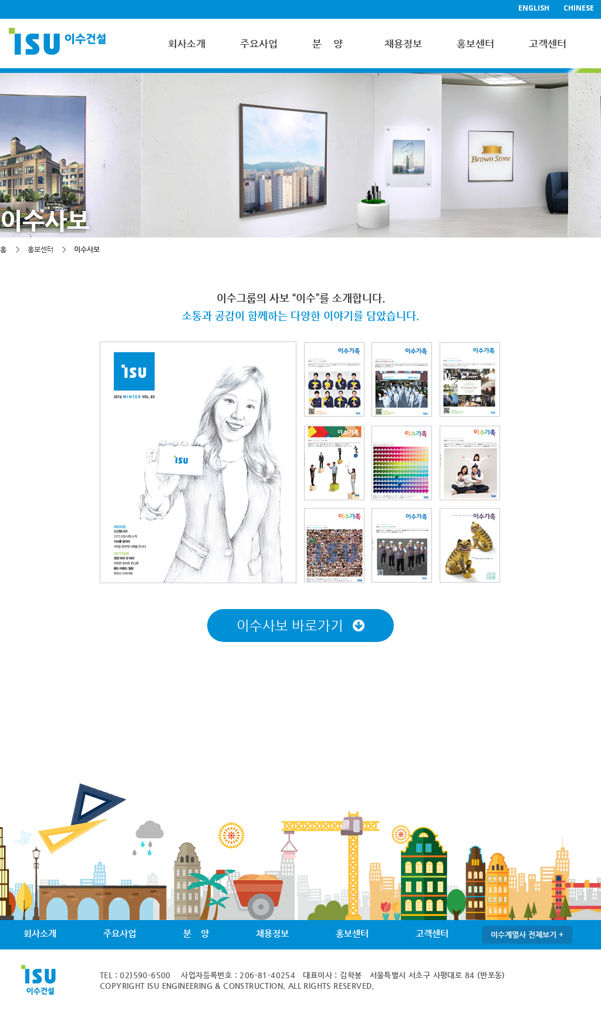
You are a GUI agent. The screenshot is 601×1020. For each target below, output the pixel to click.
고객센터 (547, 43)
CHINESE (578, 8)
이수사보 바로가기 (292, 625)
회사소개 (186, 43)
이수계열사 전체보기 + (527, 934)
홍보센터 (475, 43)
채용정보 (403, 43)
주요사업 (259, 43)
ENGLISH (533, 8)
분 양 (327, 43)
